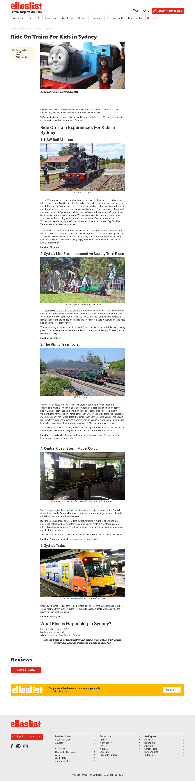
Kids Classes (67, 18)
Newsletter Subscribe (65, 752)
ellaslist (89, 640)
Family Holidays (135, 18)
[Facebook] (12, 747)
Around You (51, 18)
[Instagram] (26, 747)
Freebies (148, 740)
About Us (59, 755)
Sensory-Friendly (115, 18)
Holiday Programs (108, 755)
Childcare (104, 752)
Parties (103, 740)
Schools (82, 18)
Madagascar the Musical (52, 632)
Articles (14, 28)
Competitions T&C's (113, 775)
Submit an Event (63, 740)
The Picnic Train (72, 405)
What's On (18, 18)
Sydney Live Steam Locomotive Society (63, 310)
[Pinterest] (19, 747)
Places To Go (34, 18)
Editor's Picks (150, 749)
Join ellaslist (175, 10)
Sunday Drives (151, 752)
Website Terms (79, 775)
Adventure (149, 746)
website (70, 438)
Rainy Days (149, 743)
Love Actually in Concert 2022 (54, 629)
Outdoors (148, 755)
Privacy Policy (95, 775)
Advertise (60, 743)
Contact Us (60, 758)
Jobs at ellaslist (62, 761)
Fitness (103, 746)
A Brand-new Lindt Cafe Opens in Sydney (60, 635)
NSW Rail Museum (53, 200)
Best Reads (96, 18)
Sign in (161, 10)
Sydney (140, 10)
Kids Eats (104, 749)
